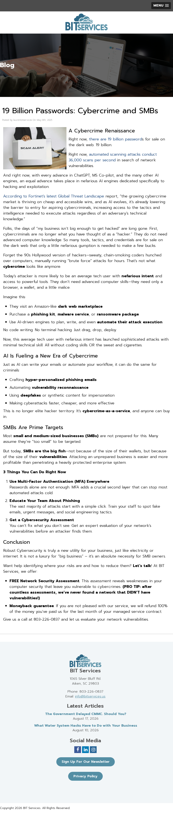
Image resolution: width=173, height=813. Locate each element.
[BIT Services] (86, 22)
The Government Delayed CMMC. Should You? (85, 713)
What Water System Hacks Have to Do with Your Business (85, 725)
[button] (161, 5)
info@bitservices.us (90, 696)
